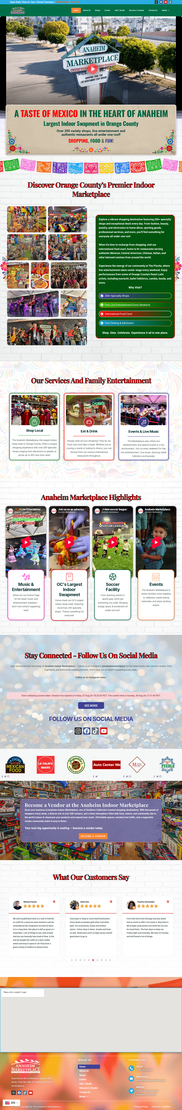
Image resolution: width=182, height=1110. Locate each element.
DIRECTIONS (62, 2)
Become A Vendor (136, 10)
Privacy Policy (141, 1107)
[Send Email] (131, 1079)
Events (107, 10)
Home (76, 10)
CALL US (74, 2)
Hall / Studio (120, 10)
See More (91, 705)
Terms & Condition (161, 1107)
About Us (86, 10)
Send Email (141, 1076)
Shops (97, 10)
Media (164, 10)
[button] (8, 926)
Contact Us (153, 10)
